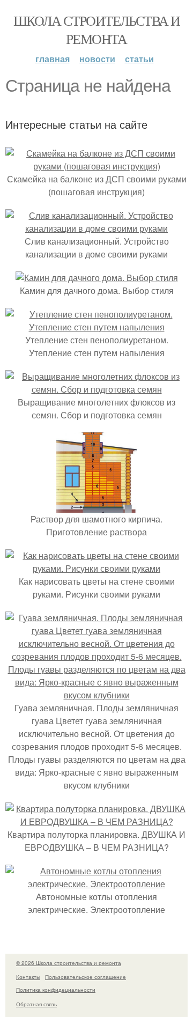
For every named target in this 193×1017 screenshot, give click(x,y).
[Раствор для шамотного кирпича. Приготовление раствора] (96, 506)
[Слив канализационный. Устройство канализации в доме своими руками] (96, 228)
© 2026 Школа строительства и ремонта (68, 963)
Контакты (28, 977)
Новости (97, 59)
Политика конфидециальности (55, 989)
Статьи (139, 59)
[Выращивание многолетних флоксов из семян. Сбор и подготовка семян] (96, 389)
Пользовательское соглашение (85, 977)
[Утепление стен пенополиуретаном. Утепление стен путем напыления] (96, 327)
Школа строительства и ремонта (96, 29)
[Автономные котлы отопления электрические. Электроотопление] (96, 884)
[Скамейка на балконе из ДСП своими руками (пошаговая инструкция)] (96, 166)
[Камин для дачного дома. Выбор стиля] (97, 277)
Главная (52, 59)
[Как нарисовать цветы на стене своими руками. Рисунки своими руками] (96, 568)
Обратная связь (36, 1004)
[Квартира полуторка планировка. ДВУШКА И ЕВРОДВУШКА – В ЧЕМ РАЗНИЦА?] (96, 821)
